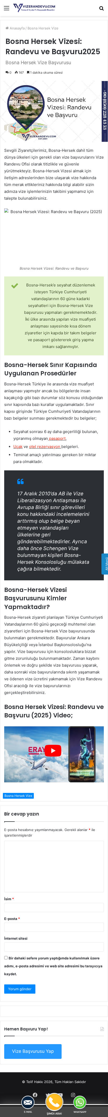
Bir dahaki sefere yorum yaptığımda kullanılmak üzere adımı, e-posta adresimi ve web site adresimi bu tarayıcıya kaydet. (53, 966)
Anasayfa (17, 28)
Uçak (18, 446)
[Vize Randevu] (34, 8)
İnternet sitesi (16, 938)
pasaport (57, 438)
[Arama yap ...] (101, 10)
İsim (9, 899)
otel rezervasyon (44, 446)
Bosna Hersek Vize (43, 28)
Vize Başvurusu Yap (33, 1051)
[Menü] (6, 10)
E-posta (12, 919)
